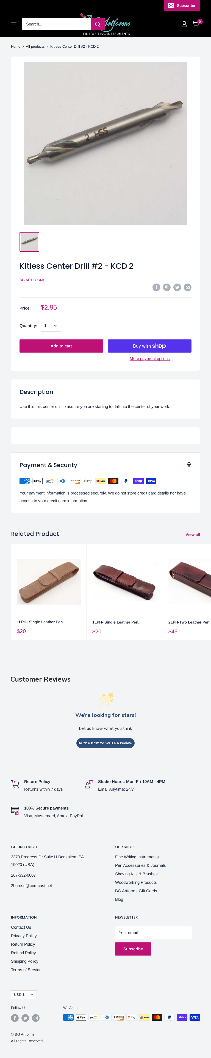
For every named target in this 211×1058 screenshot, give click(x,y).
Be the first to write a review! (105, 743)
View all (193, 534)
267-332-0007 (23, 875)
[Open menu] (13, 24)
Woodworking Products (136, 882)
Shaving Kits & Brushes (136, 873)
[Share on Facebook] (156, 287)
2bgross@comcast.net (31, 885)
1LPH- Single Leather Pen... (41, 622)
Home (15, 46)
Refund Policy (23, 952)
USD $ (19, 995)
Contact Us (21, 927)
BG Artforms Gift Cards (136, 890)
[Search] (98, 24)
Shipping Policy (24, 961)
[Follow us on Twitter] (25, 1018)
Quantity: (28, 325)
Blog (119, 899)
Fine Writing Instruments (137, 856)
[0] (195, 24)
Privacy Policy (24, 935)
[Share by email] (187, 287)
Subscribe (186, 5)
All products (35, 46)
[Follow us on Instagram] (36, 1018)
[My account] (184, 24)
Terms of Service (26, 969)
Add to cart (61, 346)
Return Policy (23, 944)
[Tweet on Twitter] (177, 287)
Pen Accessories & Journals (140, 865)
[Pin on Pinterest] (167, 287)
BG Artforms (33, 280)
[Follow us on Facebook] (15, 1018)
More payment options (150, 358)
